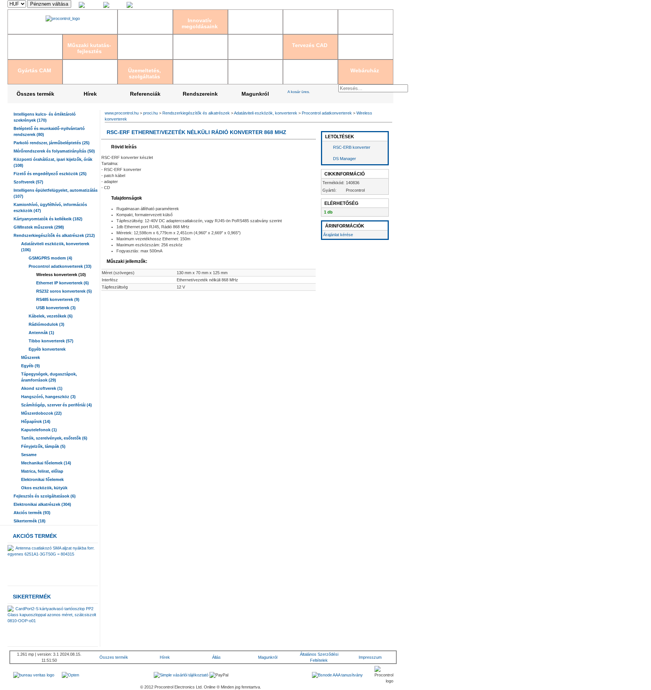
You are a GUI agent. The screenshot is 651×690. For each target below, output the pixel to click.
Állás (216, 657)
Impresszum (370, 657)
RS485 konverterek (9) (57, 299)
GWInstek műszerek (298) (39, 227)
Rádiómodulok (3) (46, 324)
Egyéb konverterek (47, 349)
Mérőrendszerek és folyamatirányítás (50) (54, 151)
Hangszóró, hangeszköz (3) (48, 396)
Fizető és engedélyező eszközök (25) (50, 173)
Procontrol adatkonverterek (327, 113)
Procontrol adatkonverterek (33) (60, 266)
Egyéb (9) (30, 365)
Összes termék (35, 94)
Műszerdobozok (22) (41, 413)
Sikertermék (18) (30, 521)
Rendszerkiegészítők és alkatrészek (196, 113)
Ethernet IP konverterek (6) (62, 283)
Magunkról (255, 94)
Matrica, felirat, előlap (42, 471)
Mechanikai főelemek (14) (46, 463)
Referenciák (145, 94)
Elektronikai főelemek (42, 479)
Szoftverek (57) (28, 182)
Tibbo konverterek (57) (51, 341)
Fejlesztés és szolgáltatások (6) (45, 496)
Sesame (29, 454)
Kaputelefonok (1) (39, 429)
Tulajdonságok (126, 198)
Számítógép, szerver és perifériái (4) (56, 405)
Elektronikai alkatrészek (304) (42, 504)
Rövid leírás (123, 147)
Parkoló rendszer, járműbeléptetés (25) (52, 142)
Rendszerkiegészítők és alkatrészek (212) (54, 235)
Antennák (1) (41, 332)
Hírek (90, 94)
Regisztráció (344, 5)
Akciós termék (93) (32, 512)
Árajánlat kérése (338, 234)
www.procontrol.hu (122, 113)
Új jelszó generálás (376, 5)
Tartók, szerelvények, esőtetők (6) (54, 438)
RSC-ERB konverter (351, 147)
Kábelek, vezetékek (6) (51, 316)
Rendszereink (200, 94)
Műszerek (30, 357)
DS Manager (344, 158)
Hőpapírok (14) (35, 421)
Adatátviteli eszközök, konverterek (265, 113)
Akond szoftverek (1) (42, 388)
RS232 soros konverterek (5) (64, 291)
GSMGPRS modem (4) (50, 258)
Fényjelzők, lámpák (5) (43, 446)
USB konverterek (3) (56, 307)
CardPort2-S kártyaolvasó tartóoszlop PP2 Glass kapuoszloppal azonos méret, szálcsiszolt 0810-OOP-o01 (52, 614)
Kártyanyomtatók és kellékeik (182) (48, 219)
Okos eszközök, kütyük (44, 487)
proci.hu (150, 113)
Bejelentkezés (316, 5)
